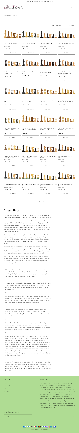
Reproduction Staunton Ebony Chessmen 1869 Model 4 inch (65, 72)
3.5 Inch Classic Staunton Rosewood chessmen (48, 157)
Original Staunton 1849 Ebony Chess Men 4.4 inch (66, 44)
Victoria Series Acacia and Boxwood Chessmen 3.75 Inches (48, 129)
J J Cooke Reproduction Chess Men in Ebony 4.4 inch (48, 44)
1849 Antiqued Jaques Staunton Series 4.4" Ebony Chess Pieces (48, 71)
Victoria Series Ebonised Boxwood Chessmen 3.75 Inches (11, 129)
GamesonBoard (44, 429)
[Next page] (43, 201)
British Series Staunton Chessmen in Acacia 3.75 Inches (66, 129)
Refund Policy (7, 385)
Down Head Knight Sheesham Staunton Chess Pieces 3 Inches (29, 129)
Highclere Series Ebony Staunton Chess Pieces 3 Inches (29, 100)
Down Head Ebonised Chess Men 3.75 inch (66, 157)
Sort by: (52, 25)
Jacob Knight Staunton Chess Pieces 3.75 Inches (48, 100)
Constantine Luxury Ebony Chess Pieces (65, 185)
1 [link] (35, 201)
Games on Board (38, 429)
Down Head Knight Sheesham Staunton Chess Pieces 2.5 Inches (11, 44)
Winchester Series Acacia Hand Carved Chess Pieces (30, 185)
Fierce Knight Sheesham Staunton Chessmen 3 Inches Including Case (65, 100)
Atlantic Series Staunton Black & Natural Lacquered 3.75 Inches (29, 157)
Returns (6, 394)
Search (5, 383)
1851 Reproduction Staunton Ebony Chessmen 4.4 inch (12, 72)
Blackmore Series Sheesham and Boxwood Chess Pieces (11, 157)
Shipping (6, 396)
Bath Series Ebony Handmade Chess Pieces (12, 185)
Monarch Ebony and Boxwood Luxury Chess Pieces (48, 185)
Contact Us (6, 391)
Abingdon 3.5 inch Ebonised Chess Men (11, 100)
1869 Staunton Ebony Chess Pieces (29, 72)
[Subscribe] (30, 416)
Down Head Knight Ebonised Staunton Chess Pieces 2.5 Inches (29, 44)
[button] (67, 7)
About (5, 388)
